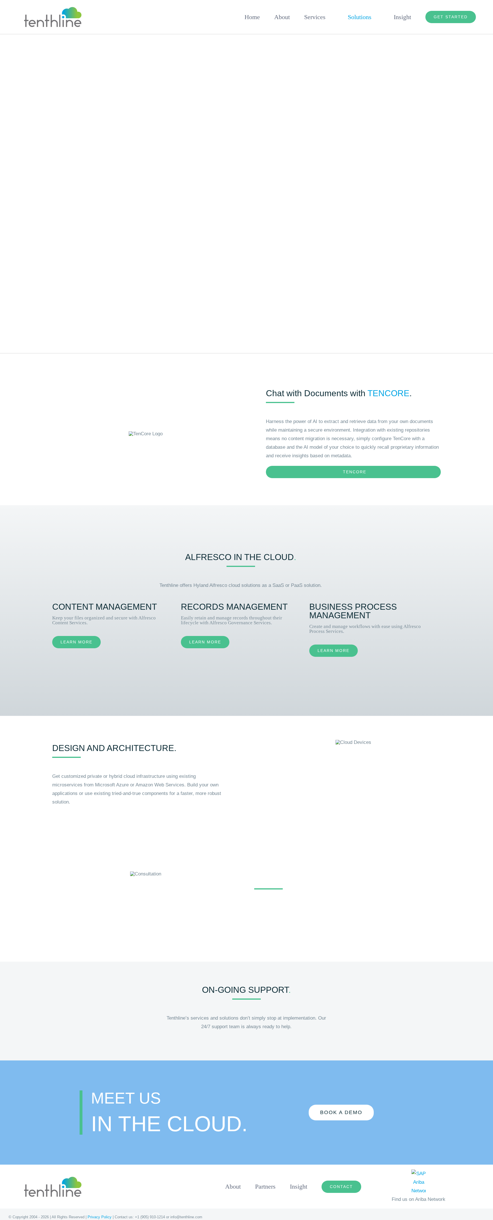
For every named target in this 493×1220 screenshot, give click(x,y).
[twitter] (425, 1217)
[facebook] (415, 1217)
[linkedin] (435, 1217)
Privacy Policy (100, 1217)
